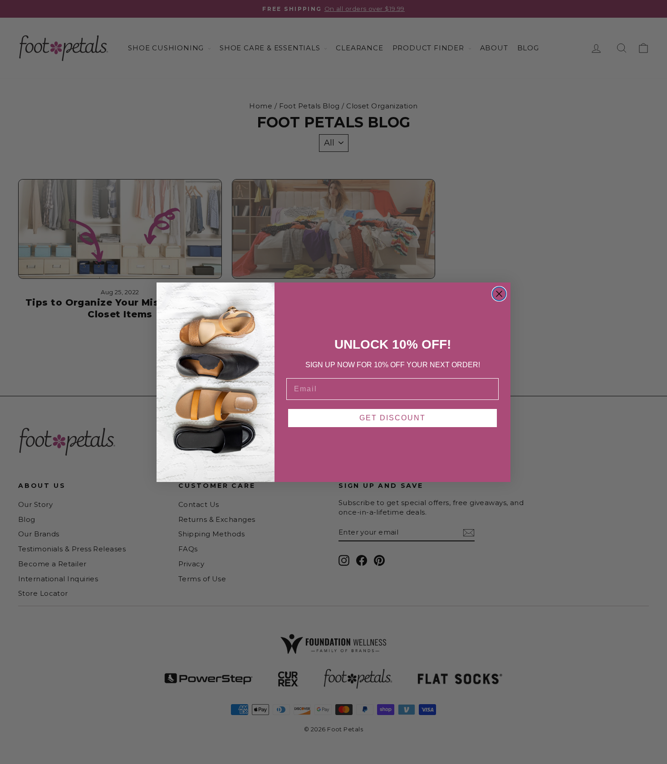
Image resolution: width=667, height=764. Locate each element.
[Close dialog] (499, 294)
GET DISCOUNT (392, 418)
